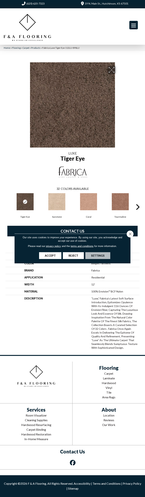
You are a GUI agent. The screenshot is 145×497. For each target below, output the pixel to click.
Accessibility (82, 483)
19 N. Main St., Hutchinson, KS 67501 (106, 3)
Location (108, 415)
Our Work (108, 425)
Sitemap (73, 488)
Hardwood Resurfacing (36, 425)
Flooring (16, 47)
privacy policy (53, 246)
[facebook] (72, 463)
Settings (98, 255)
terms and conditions (82, 246)
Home (7, 47)
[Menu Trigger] (133, 25)
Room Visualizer (36, 415)
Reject (73, 255)
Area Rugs (108, 397)
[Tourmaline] (120, 201)
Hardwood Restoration (36, 434)
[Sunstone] (57, 201)
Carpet (25, 47)
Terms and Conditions (107, 483)
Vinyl (109, 387)
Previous (7, 201)
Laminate (109, 378)
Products (35, 47)
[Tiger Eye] (25, 201)
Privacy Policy (132, 483)
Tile (108, 392)
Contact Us (72, 231)
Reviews (108, 420)
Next (137, 201)
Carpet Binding (36, 429)
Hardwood (109, 383)
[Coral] (88, 201)
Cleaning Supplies (36, 420)
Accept (50, 255)
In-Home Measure (36, 439)
